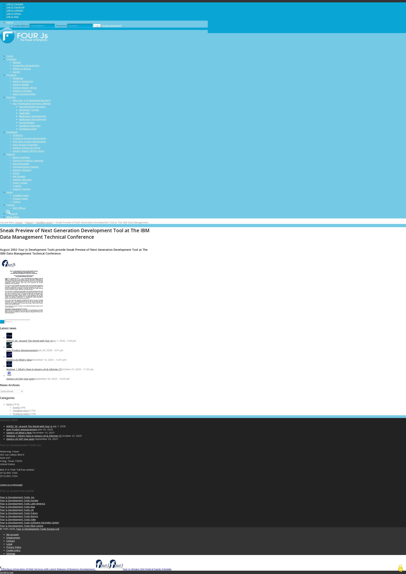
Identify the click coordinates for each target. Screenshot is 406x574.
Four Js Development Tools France (19, 513)
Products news (21, 413)
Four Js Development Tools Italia (18, 519)
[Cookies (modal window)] (400, 568)
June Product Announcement (21, 350)
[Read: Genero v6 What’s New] (9, 356)
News (9, 404)
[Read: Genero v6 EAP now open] (9, 375)
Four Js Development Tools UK (17, 509)
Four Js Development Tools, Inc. (17, 497)
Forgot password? (112, 25)
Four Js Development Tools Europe (19, 500)
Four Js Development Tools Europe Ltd (37, 528)
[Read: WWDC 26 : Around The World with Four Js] (9, 337)
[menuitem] (107, 55)
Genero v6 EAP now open (20, 378)
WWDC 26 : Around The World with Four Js (29, 340)
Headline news (21, 410)
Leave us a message (11, 484)
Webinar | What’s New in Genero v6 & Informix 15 (33, 369)
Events (16, 407)
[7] (23, 318)
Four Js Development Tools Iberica (19, 516)
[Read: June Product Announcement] (9, 347)
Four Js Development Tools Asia (17, 506)
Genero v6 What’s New (19, 359)
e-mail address (21, 25)
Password (61, 25)
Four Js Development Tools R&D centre (21, 525)
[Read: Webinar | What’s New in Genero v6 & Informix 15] (9, 366)
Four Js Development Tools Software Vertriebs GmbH (29, 522)
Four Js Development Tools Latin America (22, 503)
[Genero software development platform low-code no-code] (24, 50)
